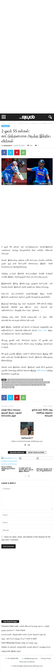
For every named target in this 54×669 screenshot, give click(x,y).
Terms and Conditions (27, 662)
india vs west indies (9, 385)
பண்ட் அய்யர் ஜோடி (40, 385)
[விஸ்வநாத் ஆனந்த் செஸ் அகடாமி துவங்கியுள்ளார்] (44, 462)
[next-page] (28, 475)
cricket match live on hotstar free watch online (25, 380)
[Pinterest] (17, 152)
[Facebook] (4, 152)
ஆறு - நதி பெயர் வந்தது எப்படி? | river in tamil (19, 639)
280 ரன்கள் (41, 370)
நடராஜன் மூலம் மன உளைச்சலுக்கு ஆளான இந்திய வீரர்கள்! (26, 469)
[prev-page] (25, 475)
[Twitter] (10, 152)
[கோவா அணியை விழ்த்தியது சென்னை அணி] (9, 461)
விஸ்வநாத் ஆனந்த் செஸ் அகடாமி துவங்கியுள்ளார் (44, 470)
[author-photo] (27, 428)
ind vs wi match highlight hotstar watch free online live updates (26, 382)
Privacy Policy (46, 658)
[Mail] (29, 445)
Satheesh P (8, 145)
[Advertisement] (27, 28)
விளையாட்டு (11, 123)
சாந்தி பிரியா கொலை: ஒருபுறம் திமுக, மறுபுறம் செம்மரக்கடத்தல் (11, 412)
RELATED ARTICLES (17, 452)
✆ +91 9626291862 (12, 658)
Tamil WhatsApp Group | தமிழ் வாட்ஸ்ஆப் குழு (19, 643)
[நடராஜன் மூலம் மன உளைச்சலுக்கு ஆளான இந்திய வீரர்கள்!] (27, 462)
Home (3, 123)
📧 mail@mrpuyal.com (30, 658)
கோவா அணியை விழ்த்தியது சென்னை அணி (8, 468)
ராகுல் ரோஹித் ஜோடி (8, 387)
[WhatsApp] (23, 152)
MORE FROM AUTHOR (36, 452)
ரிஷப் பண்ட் (42, 330)
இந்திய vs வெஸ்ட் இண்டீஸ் (26, 385)
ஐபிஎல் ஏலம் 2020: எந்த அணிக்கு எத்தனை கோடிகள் (42, 412)
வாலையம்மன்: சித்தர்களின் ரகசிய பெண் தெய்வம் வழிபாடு (23, 634)
